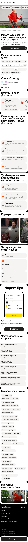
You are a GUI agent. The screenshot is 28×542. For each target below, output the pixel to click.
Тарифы (3, 527)
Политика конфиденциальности (8, 533)
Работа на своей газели (8, 402)
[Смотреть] (10, 230)
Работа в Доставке (6, 30)
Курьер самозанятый (19, 468)
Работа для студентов (7, 471)
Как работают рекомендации (8, 535)
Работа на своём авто (7, 412)
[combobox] (7, 61)
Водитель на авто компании (9, 457)
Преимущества (6, 7)
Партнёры (3, 529)
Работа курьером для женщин (10, 475)
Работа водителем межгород (9, 416)
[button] (12, 345)
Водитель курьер (6, 443)
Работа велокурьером (7, 454)
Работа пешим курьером (8, 464)
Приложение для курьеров (9, 437)
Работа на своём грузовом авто (10, 405)
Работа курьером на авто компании (11, 409)
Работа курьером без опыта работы (11, 433)
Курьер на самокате (7, 468)
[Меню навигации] (25, 2)
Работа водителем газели (8, 450)
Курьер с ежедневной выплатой (10, 419)
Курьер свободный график (9, 430)
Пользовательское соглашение (8, 531)
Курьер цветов (6, 478)
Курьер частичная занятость (9, 440)
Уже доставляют (16, 7)
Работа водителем (7, 395)
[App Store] (13, 329)
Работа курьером (17, 30)
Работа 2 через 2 (6, 447)
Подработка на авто (18, 443)
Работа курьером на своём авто (10, 398)
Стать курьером (14, 48)
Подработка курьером (8, 426)
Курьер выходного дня (8, 423)
